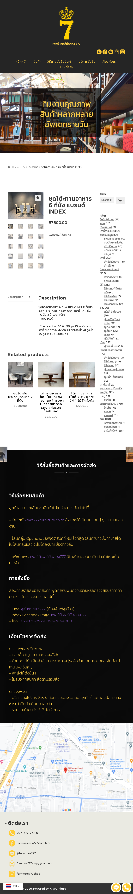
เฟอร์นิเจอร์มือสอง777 (48, 556)
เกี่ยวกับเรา (110, 61)
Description (15, 297)
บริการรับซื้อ (87, 61)
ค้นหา (103, 194)
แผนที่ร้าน (66, 67)
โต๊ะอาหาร (33, 167)
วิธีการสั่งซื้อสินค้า (60, 61)
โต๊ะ (23, 167)
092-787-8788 (59, 621)
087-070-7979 (32, 621)
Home (15, 167)
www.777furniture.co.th (44, 520)
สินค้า (38, 61)
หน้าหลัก (22, 61)
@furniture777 (33, 609)
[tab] (20, 297)
